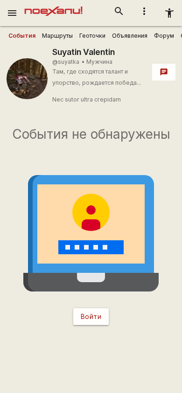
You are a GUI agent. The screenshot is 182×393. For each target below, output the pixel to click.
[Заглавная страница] (53, 6)
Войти (91, 316)
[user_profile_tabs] (22, 36)
